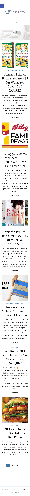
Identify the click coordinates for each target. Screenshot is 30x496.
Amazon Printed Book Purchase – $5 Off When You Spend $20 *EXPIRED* (15, 82)
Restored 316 (16, 492)
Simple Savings (19, 70)
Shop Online (10, 70)
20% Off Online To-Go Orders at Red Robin (15, 433)
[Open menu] (13, 23)
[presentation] (15, 55)
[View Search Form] (17, 23)
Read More (15, 117)
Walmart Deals (19, 303)
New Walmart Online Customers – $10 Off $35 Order (15, 311)
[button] (2, 6)
